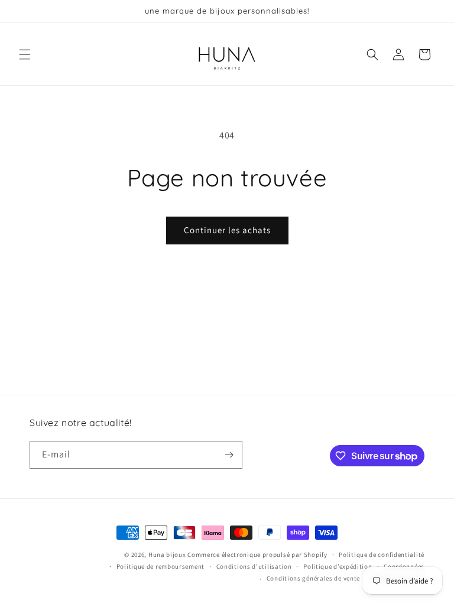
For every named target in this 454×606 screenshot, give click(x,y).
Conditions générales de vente (313, 578)
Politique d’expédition (337, 566)
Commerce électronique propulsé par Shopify (257, 554)
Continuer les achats (227, 230)
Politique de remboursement (160, 566)
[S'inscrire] (229, 455)
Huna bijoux (167, 554)
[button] (25, 54)
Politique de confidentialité (381, 554)
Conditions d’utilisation (254, 566)
